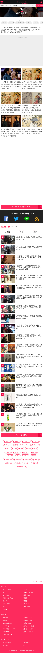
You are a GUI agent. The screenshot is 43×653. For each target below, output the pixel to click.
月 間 (35, 231)
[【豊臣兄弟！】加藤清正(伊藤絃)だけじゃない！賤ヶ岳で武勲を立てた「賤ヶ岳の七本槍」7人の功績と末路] (8, 269)
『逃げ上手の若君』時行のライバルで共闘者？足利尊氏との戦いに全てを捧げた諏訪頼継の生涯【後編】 (29, 316)
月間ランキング (7, 635)
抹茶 (18, 456)
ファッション (7, 595)
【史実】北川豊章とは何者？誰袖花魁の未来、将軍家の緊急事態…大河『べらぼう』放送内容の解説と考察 (11, 85)
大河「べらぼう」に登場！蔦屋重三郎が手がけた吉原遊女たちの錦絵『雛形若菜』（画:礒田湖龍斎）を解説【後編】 (32, 85)
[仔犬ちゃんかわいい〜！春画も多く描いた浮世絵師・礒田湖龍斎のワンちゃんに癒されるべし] (32, 121)
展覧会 (37, 459)
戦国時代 (17, 441)
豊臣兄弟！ (9, 459)
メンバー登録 (39, 5)
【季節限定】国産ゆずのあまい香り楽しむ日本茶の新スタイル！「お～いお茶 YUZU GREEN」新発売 (29, 415)
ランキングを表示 (21, 435)
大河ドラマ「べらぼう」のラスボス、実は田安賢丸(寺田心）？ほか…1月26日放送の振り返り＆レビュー (32, 108)
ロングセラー (26, 445)
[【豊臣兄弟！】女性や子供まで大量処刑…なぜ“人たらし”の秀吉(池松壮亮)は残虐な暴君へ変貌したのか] (8, 378)
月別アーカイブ (28, 629)
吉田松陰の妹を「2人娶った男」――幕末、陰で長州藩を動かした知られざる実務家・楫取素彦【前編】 (29, 356)
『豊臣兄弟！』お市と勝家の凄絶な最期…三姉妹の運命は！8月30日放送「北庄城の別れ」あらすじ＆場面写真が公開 (29, 405)
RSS (37, 218)
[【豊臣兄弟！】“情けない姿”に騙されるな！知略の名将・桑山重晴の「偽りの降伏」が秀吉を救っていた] (8, 240)
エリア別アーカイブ (9, 629)
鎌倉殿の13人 (22, 467)
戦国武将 (15, 445)
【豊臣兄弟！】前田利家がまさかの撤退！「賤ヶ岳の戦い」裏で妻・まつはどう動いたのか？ (29, 326)
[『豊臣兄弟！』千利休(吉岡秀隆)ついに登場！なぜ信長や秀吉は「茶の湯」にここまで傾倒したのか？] (8, 338)
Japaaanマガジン (29, 617)
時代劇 (35, 448)
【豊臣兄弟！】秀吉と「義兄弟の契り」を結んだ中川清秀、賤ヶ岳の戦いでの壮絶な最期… (29, 346)
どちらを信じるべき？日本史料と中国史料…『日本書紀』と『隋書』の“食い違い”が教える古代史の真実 (29, 287)
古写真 (5, 610)
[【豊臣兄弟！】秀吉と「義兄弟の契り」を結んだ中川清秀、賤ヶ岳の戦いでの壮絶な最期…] (8, 348)
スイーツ (36, 445)
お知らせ (5, 620)
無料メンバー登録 (29, 626)
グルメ (5, 601)
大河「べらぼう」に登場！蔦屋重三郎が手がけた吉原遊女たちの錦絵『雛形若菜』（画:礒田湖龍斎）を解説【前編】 (11, 108)
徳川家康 (10, 456)
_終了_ (29, 22)
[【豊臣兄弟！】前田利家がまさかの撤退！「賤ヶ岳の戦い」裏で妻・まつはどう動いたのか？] (8, 329)
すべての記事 (7, 589)
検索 (41, 2)
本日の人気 (6, 632)
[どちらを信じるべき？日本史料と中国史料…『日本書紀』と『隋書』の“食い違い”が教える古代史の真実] (8, 289)
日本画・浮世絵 (28, 592)
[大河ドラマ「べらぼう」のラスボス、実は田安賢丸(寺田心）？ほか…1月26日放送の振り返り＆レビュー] (32, 98)
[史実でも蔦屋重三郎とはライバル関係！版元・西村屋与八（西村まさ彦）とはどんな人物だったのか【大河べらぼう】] (11, 121)
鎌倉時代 (9, 463)
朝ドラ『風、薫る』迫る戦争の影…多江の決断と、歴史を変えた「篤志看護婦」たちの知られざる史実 (29, 277)
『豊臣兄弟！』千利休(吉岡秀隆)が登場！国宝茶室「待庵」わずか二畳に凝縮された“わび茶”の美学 (29, 257)
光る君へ (26, 463)
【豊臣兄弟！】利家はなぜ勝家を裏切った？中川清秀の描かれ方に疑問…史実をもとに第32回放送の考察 (29, 297)
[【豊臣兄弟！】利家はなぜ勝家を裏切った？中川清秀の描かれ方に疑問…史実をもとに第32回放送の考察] (8, 299)
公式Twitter (16, 218)
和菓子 (25, 601)
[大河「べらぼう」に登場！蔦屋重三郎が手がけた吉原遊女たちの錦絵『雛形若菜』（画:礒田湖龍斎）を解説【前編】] (11, 98)
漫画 (28, 448)
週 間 (21, 231)
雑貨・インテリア (8, 598)
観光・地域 (6, 604)
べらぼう (17, 452)
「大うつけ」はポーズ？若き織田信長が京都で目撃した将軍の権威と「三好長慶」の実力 (29, 424)
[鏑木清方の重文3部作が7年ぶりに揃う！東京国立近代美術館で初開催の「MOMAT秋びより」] (8, 398)
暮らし (5, 607)
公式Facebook (6, 218)
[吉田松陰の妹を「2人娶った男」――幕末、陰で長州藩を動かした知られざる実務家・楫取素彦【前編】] (8, 358)
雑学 (8, 448)
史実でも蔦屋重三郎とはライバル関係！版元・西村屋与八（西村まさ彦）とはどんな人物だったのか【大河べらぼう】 (11, 132)
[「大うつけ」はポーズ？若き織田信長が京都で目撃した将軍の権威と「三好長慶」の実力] (8, 427)
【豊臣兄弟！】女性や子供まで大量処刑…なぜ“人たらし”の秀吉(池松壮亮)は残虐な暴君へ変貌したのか (29, 376)
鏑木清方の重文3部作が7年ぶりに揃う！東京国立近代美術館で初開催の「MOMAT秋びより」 (28, 395)
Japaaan (21, 2)
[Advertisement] (15, 51)
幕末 (22, 448)
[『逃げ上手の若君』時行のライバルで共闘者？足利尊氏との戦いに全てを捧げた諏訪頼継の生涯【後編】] (8, 319)
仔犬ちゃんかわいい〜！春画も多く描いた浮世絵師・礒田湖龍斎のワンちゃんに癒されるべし (32, 131)
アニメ (8, 445)
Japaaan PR (20, 22)
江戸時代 (8, 441)
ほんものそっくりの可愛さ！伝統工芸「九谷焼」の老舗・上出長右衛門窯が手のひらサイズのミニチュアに (29, 366)
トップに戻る (38, 581)
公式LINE (26, 218)
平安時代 (36, 441)
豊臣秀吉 (18, 459)
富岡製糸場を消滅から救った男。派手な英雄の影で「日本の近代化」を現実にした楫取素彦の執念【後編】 (29, 385)
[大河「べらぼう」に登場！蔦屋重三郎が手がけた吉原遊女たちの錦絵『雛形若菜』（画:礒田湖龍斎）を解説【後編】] (32, 74)
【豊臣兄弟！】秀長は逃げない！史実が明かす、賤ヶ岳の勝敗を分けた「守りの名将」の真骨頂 (29, 247)
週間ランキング (28, 632)
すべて (5, 22)
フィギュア (28, 459)
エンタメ (26, 604)
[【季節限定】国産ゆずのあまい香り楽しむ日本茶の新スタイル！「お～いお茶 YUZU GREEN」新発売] (8, 417)
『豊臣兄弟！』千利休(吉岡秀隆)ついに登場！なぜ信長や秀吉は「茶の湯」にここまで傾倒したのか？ (29, 336)
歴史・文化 (27, 607)
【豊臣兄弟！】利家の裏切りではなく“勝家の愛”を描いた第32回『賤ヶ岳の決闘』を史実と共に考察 (28, 306)
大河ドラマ (26, 441)
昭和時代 (17, 463)
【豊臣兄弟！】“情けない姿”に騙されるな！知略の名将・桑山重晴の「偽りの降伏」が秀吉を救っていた (29, 237)
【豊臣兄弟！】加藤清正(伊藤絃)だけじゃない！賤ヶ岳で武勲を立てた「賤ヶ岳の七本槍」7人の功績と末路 (29, 267)
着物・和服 (27, 595)
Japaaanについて (29, 620)
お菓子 (15, 448)
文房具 (34, 456)
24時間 (7, 231)
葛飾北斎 (35, 463)
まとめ (12, 22)
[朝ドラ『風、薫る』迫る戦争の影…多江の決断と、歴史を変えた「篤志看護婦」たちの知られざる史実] (8, 279)
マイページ (6, 626)
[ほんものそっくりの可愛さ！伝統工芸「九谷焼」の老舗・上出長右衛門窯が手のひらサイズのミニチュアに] (8, 368)
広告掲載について (8, 623)
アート (36, 22)
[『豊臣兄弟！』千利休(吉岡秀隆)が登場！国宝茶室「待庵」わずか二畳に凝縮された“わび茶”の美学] (8, 259)
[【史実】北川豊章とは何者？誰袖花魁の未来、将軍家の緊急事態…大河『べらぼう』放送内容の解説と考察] (11, 74)
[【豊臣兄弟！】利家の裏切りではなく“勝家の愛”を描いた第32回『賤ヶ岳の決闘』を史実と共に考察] (8, 309)
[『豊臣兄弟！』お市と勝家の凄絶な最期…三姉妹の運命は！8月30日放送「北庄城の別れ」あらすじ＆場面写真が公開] (8, 407)
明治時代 (35, 452)
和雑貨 (25, 598)
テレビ (9, 452)
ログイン (34, 5)
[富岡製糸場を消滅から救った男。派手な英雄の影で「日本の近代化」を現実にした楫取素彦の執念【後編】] (8, 388)
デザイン (26, 456)
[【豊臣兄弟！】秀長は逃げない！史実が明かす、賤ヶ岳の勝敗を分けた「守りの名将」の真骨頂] (8, 250)
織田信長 (26, 452)
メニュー (1, 2)
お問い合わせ (27, 623)
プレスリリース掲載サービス (21, 207)
